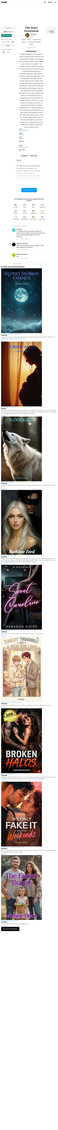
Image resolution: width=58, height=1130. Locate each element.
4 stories (32, 36)
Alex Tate (21, 847)
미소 (20, 702)
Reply (26, 239)
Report (8, 45)
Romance (21, 130)
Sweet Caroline (4, 630)
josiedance (19, 229)
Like (9, 28)
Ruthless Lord (4, 555)
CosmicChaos (17, 333)
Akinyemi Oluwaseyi (22, 243)
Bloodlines (3, 482)
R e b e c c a (13, 630)
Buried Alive (4, 407)
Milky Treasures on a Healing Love (9, 702)
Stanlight (21, 134)
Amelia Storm (13, 555)
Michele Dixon (14, 920)
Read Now (3, 340)
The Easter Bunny (5, 920)
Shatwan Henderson (22, 254)
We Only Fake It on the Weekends (9, 847)
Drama (25, 130)
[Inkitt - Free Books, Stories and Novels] (4, 2)
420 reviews (25, 147)
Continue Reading (29, 190)
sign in (50, 2)
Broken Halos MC (5, 773)
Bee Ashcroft (14, 773)
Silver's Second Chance (7, 333)
